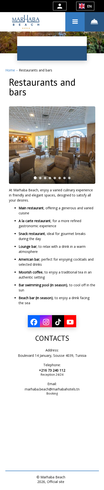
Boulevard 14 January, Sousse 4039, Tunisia (52, 355)
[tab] (35, 177)
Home (10, 70)
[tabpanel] (52, 145)
